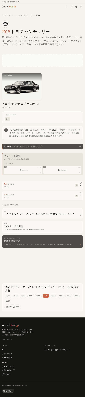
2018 (53, 296)
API (3, 350)
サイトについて (8, 366)
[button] (42, 146)
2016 (69, 296)
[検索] (67, 7)
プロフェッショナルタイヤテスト (57, 350)
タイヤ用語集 (7, 357)
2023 (15, 296)
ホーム (4, 15)
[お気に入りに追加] (38, 104)
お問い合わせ (7, 370)
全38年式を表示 (12, 307)
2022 (23, 296)
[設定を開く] (76, 7)
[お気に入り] (71, 7)
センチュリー (29, 15)
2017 (61, 296)
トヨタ (19, 15)
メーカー (12, 15)
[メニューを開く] (81, 7)
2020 (38, 296)
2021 (31, 296)
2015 (76, 296)
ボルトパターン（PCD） (56, 40)
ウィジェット (7, 353)
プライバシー (7, 374)
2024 (8, 296)
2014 (8, 301)
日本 (7, 119)
